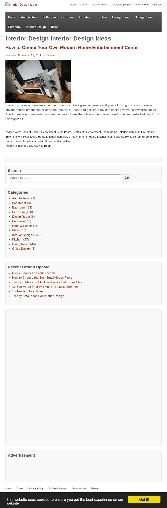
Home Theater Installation (20, 141)
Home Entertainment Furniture (128, 132)
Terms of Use (141, 4)
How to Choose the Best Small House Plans (42, 277)
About (73, 4)
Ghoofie (50, 55)
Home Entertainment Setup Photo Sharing (63, 136)
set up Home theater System (53, 141)
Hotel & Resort (22, 225)
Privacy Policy (99, 4)
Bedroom (67, 17)
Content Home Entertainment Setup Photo (46, 132)
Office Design (21, 248)
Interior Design (36, 27)
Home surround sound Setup (142, 136)
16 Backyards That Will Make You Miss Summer (45, 286)
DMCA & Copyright (120, 4)
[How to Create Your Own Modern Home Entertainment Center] (38, 81)
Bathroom (49, 17)
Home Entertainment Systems (106, 136)
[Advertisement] (40, 377)
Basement (19, 203)
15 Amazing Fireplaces (27, 291)
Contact (84, 4)
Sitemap (156, 4)
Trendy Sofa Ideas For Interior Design (38, 296)
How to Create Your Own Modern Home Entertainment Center (72, 47)
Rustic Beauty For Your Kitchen (33, 273)
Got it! (144, 499)
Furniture (85, 17)
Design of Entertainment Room (90, 132)
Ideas (54, 27)
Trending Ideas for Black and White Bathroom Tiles (47, 282)
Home (12, 17)
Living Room (121, 17)
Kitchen (102, 17)
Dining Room (144, 17)
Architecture (29, 17)
